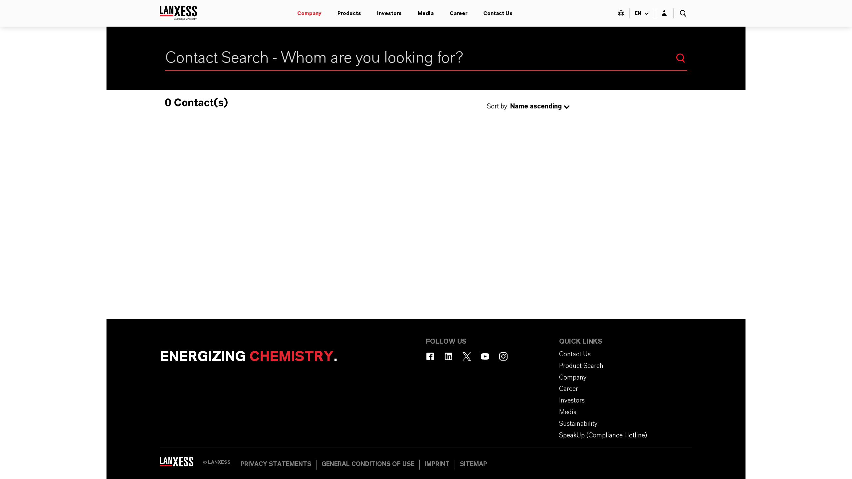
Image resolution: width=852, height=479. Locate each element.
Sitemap (473, 464)
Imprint (437, 464)
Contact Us (498, 13)
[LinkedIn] (448, 356)
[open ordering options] (567, 107)
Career (458, 13)
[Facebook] (430, 356)
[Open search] (683, 13)
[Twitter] (467, 356)
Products (349, 13)
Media (426, 13)
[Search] (680, 58)
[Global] (621, 13)
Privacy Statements (276, 464)
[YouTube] (485, 356)
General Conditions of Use (367, 464)
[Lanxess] (181, 464)
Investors (389, 13)
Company (309, 13)
